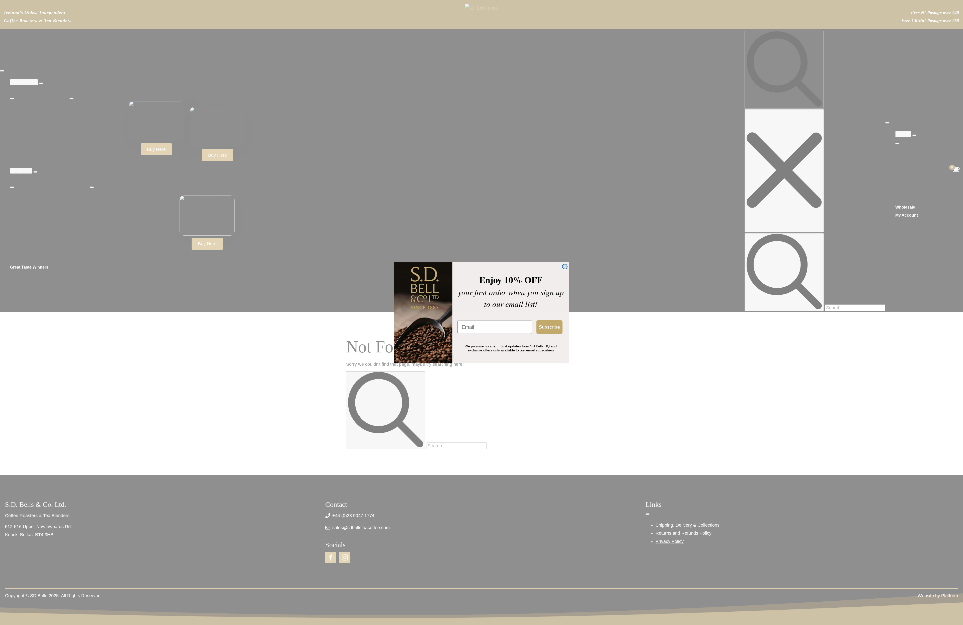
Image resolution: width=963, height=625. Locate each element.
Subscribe (549, 327)
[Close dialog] (564, 266)
